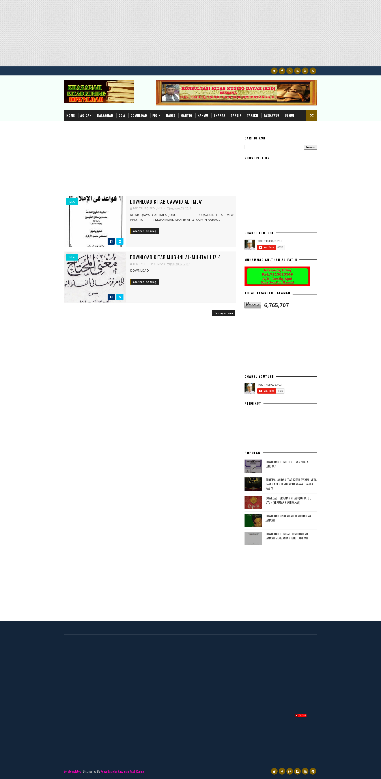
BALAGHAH (105, 115)
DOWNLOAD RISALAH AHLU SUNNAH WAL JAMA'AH (289, 518)
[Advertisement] (132, 35)
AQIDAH (86, 115)
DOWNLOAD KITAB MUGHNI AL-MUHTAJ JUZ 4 (175, 257)
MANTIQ (186, 115)
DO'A (122, 115)
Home (70, 115)
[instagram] (289, 71)
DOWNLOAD (139, 115)
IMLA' (72, 202)
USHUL (290, 115)
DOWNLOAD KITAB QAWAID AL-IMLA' (166, 201)
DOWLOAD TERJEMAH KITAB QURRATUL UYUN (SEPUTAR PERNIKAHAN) (288, 500)
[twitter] (274, 71)
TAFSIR (236, 115)
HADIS (170, 115)
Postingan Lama (224, 313)
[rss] (297, 71)
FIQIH (156, 115)
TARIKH (252, 115)
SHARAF (219, 115)
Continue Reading (144, 231)
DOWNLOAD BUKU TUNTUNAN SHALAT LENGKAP (287, 463)
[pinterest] (313, 71)
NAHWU (203, 115)
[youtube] (305, 71)
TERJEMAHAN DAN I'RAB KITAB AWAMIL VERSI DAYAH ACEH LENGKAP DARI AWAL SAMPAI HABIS (291, 483)
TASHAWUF (271, 115)
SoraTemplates (72, 771)
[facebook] (282, 71)
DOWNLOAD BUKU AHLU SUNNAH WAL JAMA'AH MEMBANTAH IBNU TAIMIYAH (287, 536)
